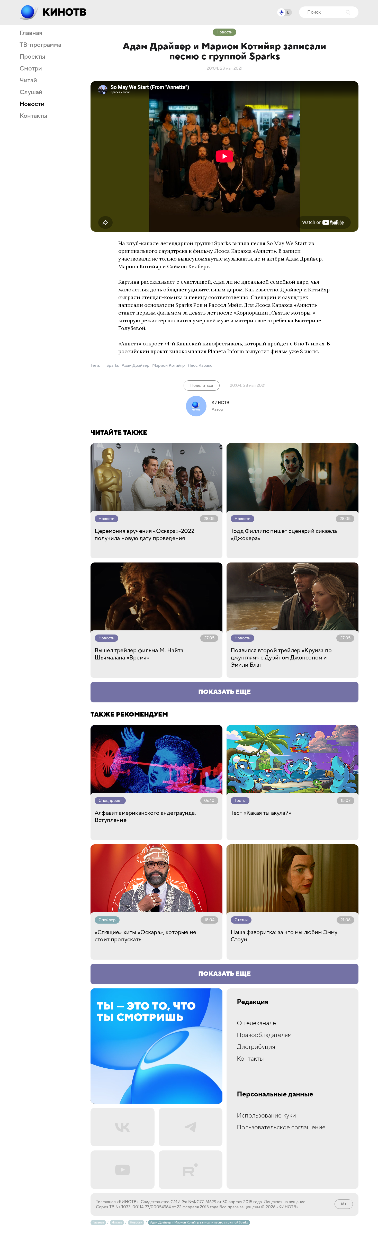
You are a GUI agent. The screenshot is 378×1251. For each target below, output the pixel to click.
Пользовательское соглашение (281, 1127)
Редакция (253, 1002)
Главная (31, 33)
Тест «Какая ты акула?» (261, 813)
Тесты (240, 800)
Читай (28, 80)
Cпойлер (107, 920)
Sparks (112, 365)
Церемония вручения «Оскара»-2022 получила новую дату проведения (144, 535)
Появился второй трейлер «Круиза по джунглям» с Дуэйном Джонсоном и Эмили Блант (281, 657)
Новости (32, 104)
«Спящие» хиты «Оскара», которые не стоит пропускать (145, 936)
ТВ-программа (40, 45)
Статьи (241, 920)
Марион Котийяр (168, 365)
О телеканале (256, 1023)
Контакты (33, 116)
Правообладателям (264, 1035)
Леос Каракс (200, 365)
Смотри (31, 68)
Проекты (32, 56)
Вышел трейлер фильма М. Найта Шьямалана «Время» (139, 654)
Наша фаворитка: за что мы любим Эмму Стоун (284, 936)
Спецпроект (110, 800)
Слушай (31, 92)
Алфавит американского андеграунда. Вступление (145, 816)
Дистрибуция (256, 1047)
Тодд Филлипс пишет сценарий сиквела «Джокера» (284, 535)
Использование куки (266, 1115)
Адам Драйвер (135, 365)
